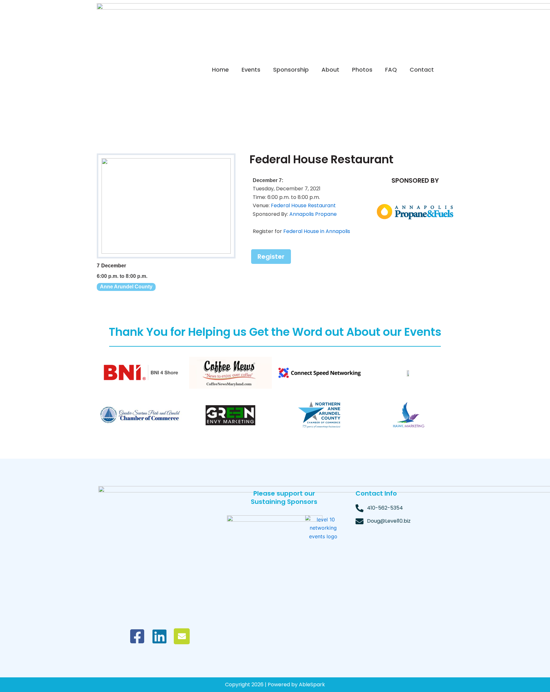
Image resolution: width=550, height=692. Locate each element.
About (330, 70)
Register (271, 256)
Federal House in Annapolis (316, 231)
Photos (362, 70)
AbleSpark (312, 684)
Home (220, 70)
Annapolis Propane (313, 214)
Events (251, 70)
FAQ (391, 70)
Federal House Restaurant (303, 205)
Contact (422, 70)
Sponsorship (291, 70)
